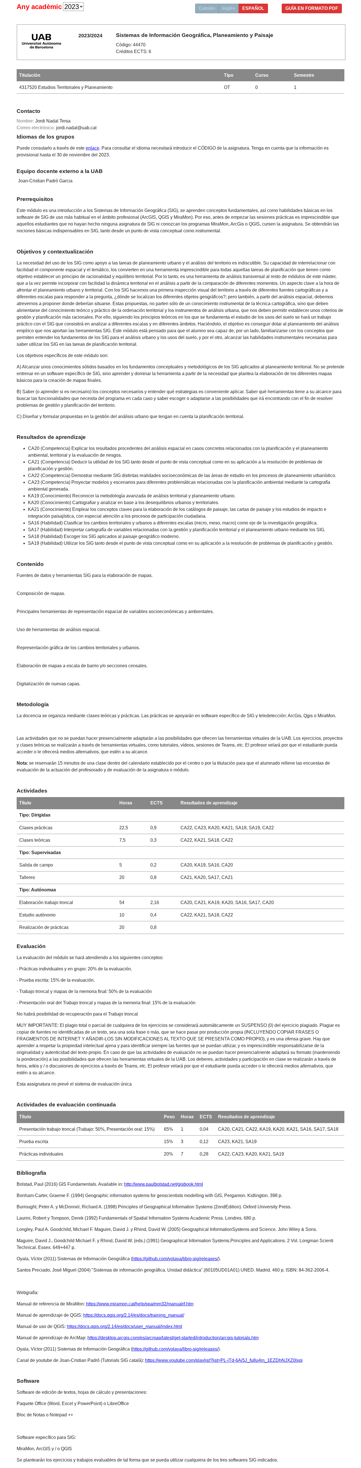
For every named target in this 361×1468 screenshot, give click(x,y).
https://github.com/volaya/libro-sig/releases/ (175, 1258)
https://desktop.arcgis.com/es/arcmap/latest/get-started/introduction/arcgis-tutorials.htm (173, 1337)
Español (253, 8)
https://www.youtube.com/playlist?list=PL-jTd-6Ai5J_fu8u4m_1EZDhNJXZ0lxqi (224, 1360)
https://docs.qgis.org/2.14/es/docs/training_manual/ (133, 1315)
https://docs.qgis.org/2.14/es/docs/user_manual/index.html (124, 1326)
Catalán (207, 8)
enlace (92, 148)
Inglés (228, 8)
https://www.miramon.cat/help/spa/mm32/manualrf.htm (139, 1303)
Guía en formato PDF (311, 8)
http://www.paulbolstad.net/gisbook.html (163, 1184)
